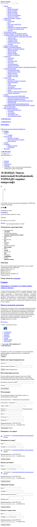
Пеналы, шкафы (12, 53)
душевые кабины (13, 39)
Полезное (7, 144)
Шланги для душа (13, 76)
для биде (10, 59)
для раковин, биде (13, 114)
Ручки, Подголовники (14, 15)
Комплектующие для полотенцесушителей (20, 100)
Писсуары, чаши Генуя (14, 24)
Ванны (6, 6)
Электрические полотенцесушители (18, 104)
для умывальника (13, 64)
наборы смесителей (13, 65)
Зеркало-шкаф (12, 52)
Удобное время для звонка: (8, 494)
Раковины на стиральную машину (18, 27)
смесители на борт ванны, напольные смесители (22, 67)
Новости (6, 335)
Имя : (3, 443)
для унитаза (11, 87)
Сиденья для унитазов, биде (16, 29)
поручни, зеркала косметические (17, 91)
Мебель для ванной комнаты (12, 47)
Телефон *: (4, 447)
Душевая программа (10, 68)
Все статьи (4, 322)
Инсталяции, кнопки (10, 32)
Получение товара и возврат (16, 139)
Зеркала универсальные (11, 45)
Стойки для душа (13, 75)
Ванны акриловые (13, 9)
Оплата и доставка (13, 138)
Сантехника (7, 20)
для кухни (11, 62)
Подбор (3, 223)
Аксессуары (7, 78)
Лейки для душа (12, 73)
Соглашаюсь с (18, 436)
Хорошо (3, 356)
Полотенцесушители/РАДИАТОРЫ (14, 96)
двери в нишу (12, 38)
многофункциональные (14, 88)
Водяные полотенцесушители (16, 99)
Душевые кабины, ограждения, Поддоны (16, 35)
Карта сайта (7, 341)
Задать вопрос (12, 141)
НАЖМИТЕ (4, 212)
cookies (7, 353)
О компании (7, 332)
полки (9, 90)
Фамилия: (4, 420)
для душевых (11, 113)
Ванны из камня (12, 10)
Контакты (7, 149)
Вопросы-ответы (12, 145)
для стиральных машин (14, 116)
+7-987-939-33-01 (6, 119)
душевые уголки (12, 41)
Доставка (7, 333)
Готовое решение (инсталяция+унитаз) (15, 33)
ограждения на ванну (14, 42)
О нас (5, 133)
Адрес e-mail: (5, 406)
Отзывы (10, 135)
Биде (9, 23)
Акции (6, 142)
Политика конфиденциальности (10, 350)
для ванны (11, 111)
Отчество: (4, 417)
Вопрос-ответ (8, 339)
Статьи (4, 282)
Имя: (3, 414)
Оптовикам (11, 147)
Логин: (3, 363)
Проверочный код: (7, 423)
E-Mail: (15, 382)
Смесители (7, 56)
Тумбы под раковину (14, 55)
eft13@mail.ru (5, 124)
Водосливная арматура (11, 108)
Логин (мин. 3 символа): (8, 402)
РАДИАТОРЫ (12, 102)
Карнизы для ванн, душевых (12, 18)
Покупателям (8, 136)
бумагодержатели (13, 82)
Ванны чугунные (13, 13)
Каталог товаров (5, 1)
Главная (6, 132)
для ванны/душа (12, 61)
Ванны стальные (12, 12)
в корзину (16, 278)
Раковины (10, 26)
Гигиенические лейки (14, 71)
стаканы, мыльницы (13, 93)
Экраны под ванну (13, 16)
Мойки (6, 94)
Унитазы (10, 30)
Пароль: (13, 366)
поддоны (10, 44)
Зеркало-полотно (13, 50)
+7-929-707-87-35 (6, 122)
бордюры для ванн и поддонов (17, 81)
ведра (9, 84)
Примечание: (4, 499)
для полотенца (12, 85)
